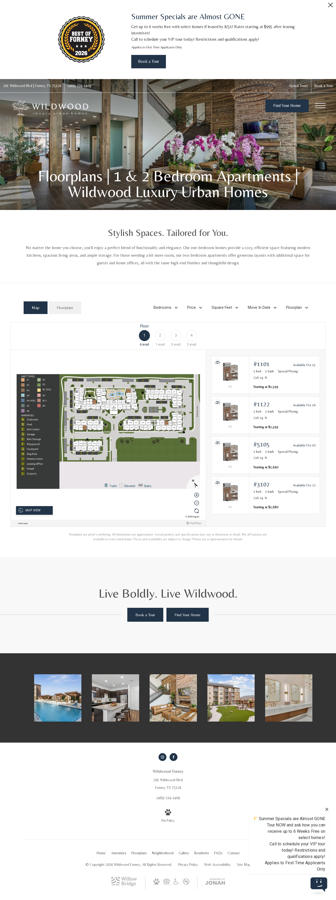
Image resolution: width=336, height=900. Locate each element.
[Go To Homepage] (49, 107)
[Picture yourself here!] (231, 698)
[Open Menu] (320, 105)
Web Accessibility (217, 864)
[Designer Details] (173, 698)
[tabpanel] (168, 432)
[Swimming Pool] (57, 698)
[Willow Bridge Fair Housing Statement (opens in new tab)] (166, 883)
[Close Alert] (330, 6)
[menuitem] (101, 853)
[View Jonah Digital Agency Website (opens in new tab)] (215, 882)
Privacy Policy (188, 864)
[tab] (36, 307)
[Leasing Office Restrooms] (288, 698)
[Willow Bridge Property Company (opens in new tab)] (124, 885)
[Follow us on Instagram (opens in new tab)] (162, 757)
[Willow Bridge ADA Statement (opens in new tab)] (176, 883)
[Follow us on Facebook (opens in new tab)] (173, 757)
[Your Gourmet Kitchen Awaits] (115, 698)
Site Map (244, 864)
